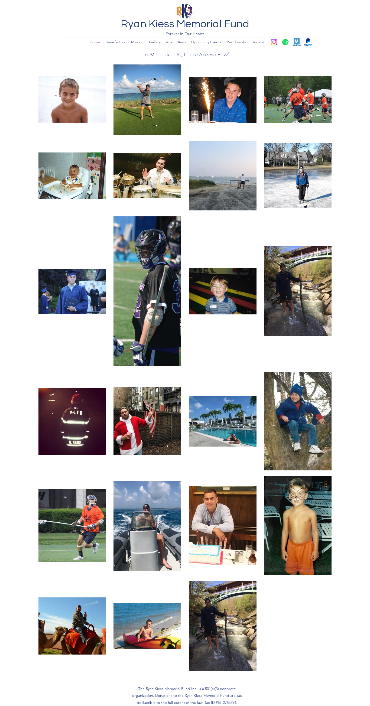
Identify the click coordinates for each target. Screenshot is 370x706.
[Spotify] (285, 42)
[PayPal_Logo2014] (308, 42)
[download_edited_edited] (297, 42)
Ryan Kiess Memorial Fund (185, 24)
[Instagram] (274, 42)
